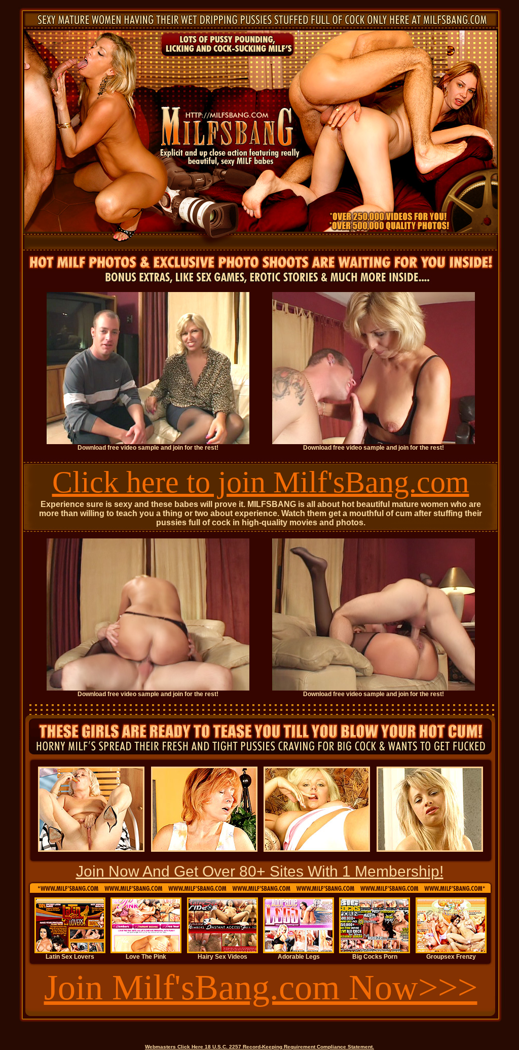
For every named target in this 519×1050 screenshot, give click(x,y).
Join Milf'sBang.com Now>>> (260, 987)
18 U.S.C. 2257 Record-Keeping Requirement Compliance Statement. (289, 1046)
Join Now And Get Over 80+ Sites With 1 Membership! (259, 871)
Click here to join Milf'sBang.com (260, 482)
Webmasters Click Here (174, 1046)
